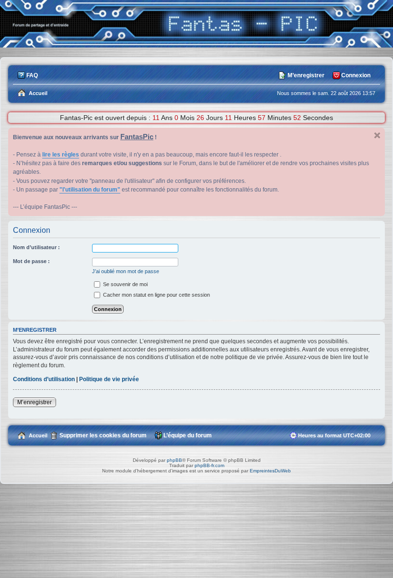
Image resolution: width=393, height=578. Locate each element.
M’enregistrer (34, 402)
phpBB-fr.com (209, 465)
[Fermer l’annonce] (377, 135)
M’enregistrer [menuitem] (306, 75)
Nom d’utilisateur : (36, 247)
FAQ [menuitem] (32, 75)
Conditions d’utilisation (44, 379)
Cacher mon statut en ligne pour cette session (156, 295)
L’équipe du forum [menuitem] (187, 435)
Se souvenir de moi (125, 284)
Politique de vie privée (109, 379)
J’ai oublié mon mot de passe (125, 271)
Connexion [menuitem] (355, 75)
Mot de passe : (31, 261)
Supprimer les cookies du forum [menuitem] (103, 435)
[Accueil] (196, 45)
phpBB (174, 460)
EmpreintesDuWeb (270, 470)
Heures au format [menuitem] (334, 435)
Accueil (38, 435)
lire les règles (60, 154)
